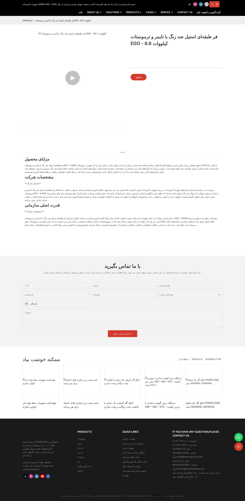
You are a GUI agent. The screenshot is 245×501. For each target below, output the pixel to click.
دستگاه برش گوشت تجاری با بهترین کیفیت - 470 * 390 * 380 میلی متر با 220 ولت (163, 405)
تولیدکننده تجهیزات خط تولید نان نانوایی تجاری (39, 404)
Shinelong (27, 20)
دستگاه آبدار (184, 359)
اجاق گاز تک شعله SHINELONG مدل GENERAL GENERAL (203, 404)
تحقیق (138, 77)
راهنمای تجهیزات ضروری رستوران (37, 462)
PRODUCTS (197, 359)
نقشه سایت (157, 496)
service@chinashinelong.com (191, 468)
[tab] (122, 150)
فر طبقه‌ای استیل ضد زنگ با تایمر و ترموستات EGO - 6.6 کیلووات (63, 20)
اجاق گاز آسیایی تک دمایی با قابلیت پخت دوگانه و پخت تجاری (121, 404)
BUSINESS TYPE (213, 359)
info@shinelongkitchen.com (190, 457)
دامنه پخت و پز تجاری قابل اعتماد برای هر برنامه (81, 404)
